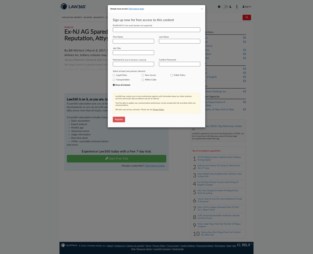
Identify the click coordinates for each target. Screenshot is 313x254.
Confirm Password (167, 60)
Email (132, 26)
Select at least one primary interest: (129, 71)
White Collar (150, 80)
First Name (118, 37)
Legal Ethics (121, 75)
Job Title (117, 48)
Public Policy (179, 75)
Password (129, 60)
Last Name (164, 37)
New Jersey (150, 75)
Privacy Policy (158, 109)
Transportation (123, 80)
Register (119, 119)
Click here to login (136, 9)
